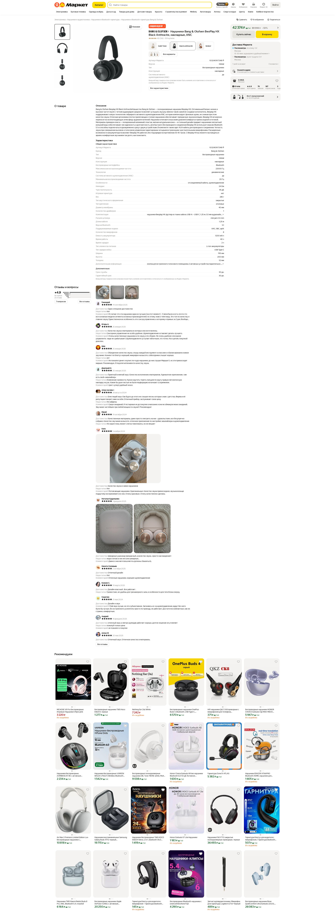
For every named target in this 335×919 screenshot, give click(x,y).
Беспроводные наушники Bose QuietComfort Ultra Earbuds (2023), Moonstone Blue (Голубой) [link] (259, 902)
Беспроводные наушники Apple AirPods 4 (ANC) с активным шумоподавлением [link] (107, 902)
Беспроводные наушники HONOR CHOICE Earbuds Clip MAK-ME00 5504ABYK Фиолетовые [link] (259, 710)
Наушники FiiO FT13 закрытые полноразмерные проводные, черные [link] (224, 838)
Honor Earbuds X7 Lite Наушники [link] (183, 837)
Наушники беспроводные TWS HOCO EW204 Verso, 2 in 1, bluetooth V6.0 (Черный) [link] (148, 838)
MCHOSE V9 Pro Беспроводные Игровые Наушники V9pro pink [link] (70, 710)
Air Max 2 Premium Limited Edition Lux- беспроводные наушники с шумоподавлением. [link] (73, 838)
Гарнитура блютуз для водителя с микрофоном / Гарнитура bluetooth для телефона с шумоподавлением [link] (260, 838)
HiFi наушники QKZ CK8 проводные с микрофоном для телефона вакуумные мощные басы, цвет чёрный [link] (223, 710)
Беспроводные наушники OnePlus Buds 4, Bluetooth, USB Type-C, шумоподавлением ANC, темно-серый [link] (186, 710)
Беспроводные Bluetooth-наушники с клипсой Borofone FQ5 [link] (186, 902)
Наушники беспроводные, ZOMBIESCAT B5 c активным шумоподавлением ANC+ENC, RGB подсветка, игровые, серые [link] (71, 774)
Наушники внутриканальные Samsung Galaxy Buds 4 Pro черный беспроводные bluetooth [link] (110, 838)
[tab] (61, 12)
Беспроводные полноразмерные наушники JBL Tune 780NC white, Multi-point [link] (148, 774)
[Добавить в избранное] (88, 662)
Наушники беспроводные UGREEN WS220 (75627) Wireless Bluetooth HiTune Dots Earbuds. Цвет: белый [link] (109, 774)
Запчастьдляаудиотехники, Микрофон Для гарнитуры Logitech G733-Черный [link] (224, 902)
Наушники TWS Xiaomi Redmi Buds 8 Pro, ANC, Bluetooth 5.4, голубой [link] (72, 902)
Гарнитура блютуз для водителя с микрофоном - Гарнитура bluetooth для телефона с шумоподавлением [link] (147, 902)
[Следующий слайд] (138, 58)
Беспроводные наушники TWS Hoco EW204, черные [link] (109, 710)
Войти (275, 5)
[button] (157, 26)
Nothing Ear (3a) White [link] (141, 709)
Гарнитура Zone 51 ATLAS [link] (218, 773)
